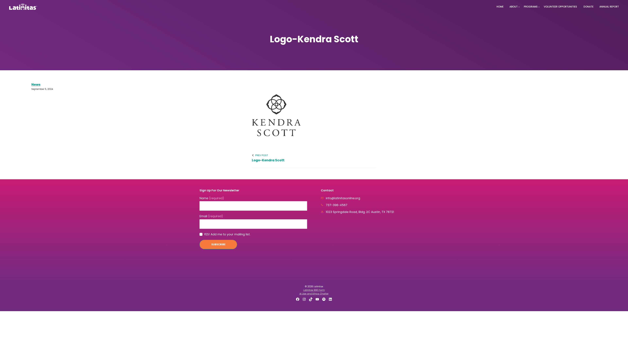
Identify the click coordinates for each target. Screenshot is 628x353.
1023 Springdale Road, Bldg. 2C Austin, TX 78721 (360, 212)
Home (500, 6)
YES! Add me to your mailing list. (227, 234)
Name (212, 198)
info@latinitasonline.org (343, 198)
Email (211, 216)
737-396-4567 (336, 205)
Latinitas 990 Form (314, 290)
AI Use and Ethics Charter (314, 293)
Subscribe (218, 244)
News (35, 84)
